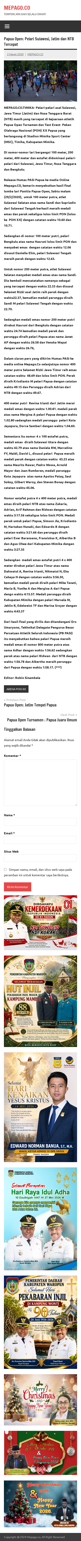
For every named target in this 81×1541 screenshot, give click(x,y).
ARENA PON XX (16, 689)
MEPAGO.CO (17, 8)
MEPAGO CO (35, 54)
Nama (9, 815)
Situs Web (11, 851)
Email (9, 833)
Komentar (12, 755)
